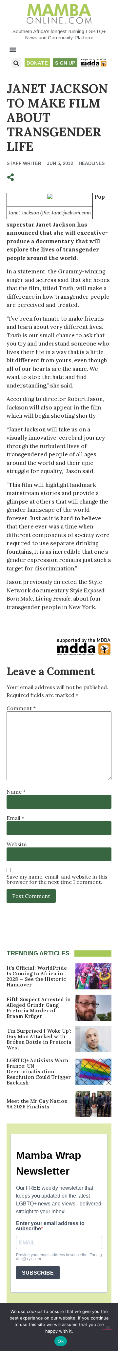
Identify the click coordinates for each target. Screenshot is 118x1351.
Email (15, 818)
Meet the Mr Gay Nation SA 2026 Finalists (37, 1104)
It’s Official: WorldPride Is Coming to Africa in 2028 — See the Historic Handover (37, 976)
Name (16, 791)
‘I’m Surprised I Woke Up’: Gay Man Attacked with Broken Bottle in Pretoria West (39, 1039)
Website (17, 844)
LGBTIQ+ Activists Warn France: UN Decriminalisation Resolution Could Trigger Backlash (39, 1071)
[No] (107, 1327)
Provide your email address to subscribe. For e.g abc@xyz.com (59, 1257)
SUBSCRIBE (38, 1273)
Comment (21, 708)
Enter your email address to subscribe (50, 1226)
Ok (61, 1341)
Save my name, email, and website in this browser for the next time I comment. (57, 879)
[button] (13, 49)
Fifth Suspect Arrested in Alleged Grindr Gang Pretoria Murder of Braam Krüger (38, 1007)
